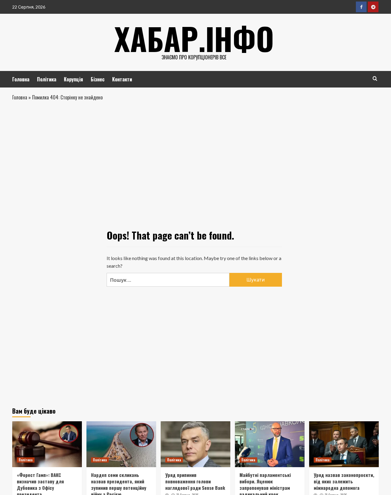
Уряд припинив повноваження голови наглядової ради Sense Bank (195, 481)
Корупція (73, 79)
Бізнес (97, 79)
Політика (46, 79)
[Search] (375, 78)
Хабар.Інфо (194, 38)
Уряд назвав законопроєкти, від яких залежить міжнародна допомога (344, 481)
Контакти (122, 79)
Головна (20, 79)
